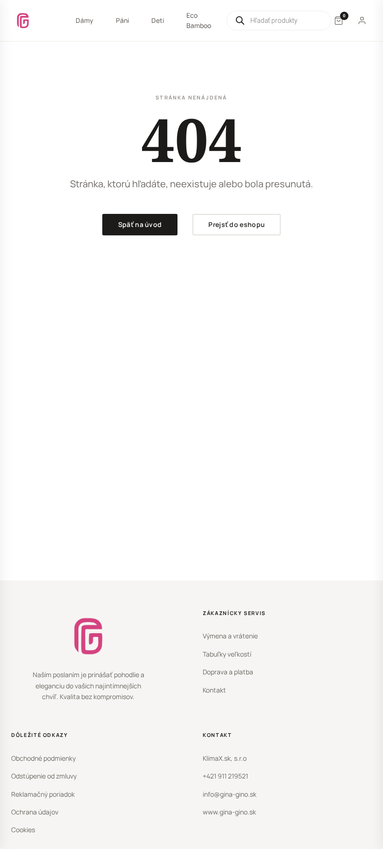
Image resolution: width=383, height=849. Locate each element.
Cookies (23, 829)
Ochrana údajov (34, 811)
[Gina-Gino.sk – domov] (23, 20)
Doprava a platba (228, 671)
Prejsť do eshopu (236, 224)
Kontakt (214, 690)
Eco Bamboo (198, 20)
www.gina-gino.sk (229, 811)
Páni (122, 20)
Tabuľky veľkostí (227, 654)
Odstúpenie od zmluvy (44, 775)
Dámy (84, 20)
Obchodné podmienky (43, 758)
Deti (157, 20)
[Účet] (362, 20)
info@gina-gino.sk (229, 794)
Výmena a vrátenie (230, 635)
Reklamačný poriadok (43, 794)
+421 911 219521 (225, 775)
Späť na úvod (140, 224)
